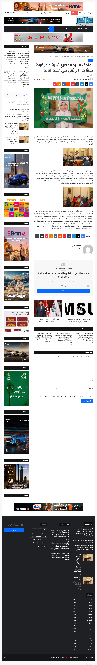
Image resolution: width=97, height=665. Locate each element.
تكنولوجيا (85, 28)
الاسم (91, 380)
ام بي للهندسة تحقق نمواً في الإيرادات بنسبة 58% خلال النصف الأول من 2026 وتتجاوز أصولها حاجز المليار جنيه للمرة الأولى (23, 78)
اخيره (90, 605)
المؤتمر (63, 657)
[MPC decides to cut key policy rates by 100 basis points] (24, 139)
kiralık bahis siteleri (91, 664)
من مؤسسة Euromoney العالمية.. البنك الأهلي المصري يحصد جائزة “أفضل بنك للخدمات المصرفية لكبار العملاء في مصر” (23, 58)
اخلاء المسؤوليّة (55, 657)
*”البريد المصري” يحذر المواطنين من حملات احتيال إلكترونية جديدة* (17, 103)
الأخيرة (17, 95)
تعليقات (8, 95)
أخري (90, 602)
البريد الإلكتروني (88, 388)
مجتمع (52, 28)
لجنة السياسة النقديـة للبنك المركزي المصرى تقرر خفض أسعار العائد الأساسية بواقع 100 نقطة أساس (11, 127)
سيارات (70, 28)
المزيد (27, 28)
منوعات (90, 649)
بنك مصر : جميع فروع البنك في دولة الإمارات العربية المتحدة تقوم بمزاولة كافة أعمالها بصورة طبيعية (10, 77)
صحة (60, 28)
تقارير (38, 28)
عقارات (65, 28)
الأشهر (25, 95)
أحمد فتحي (87, 79)
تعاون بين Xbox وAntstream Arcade (19, 109)
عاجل (90, 635)
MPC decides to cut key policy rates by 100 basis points (11, 139)
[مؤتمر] (84, 21)
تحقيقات (33, 28)
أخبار (47, 28)
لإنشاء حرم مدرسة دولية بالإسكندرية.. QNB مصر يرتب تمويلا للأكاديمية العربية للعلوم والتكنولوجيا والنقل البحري (43, 336)
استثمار (80, 28)
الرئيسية (89, 56)
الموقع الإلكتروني (57, 388)
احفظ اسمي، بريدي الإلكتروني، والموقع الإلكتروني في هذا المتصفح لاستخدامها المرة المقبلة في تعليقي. (65, 396)
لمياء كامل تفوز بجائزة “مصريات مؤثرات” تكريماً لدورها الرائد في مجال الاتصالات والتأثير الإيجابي (16, 116)
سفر (75, 28)
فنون (56, 28)
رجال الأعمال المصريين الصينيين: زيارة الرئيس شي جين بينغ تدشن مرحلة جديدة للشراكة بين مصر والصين (42, 13)
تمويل (90, 28)
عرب (90, 637)
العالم (43, 28)
